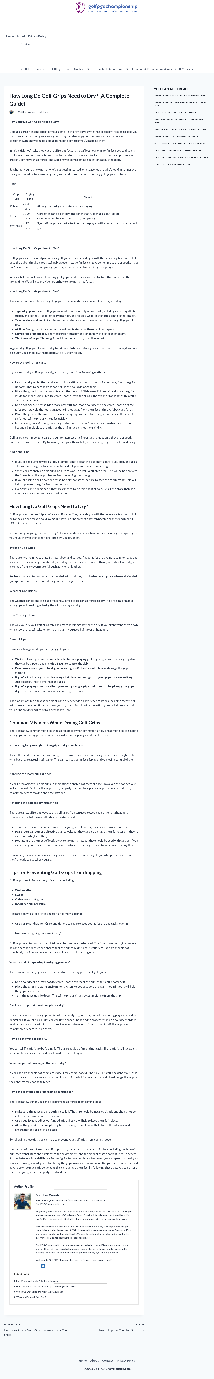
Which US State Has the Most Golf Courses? (39, 1291)
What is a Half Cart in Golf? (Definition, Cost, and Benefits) (179, 143)
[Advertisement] (129, 40)
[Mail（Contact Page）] (43, 1266)
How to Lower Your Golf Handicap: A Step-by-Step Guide (46, 1286)
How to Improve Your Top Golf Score (121, 1327)
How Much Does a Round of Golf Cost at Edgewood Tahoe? (180, 95)
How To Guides (73, 69)
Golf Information (32, 69)
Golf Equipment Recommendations (149, 69)
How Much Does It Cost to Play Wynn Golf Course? (176, 136)
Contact (26, 44)
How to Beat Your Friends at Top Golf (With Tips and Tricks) (180, 129)
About (21, 36)
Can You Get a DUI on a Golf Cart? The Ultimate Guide (177, 150)
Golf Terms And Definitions (104, 69)
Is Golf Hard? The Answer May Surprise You (173, 164)
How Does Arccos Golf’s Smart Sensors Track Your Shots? (36, 1329)
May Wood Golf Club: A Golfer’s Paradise (37, 1280)
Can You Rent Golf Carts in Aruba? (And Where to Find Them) (181, 157)
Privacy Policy (37, 36)
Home (10, 36)
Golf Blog (53, 69)
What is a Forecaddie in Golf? (31, 1297)
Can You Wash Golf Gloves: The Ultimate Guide (175, 112)
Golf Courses (184, 69)
